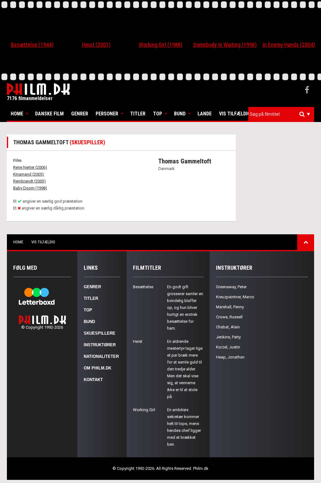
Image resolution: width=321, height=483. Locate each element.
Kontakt (93, 379)
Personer (107, 114)
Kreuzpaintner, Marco (235, 297)
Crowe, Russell (229, 317)
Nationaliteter (101, 356)
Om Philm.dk (97, 368)
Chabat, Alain (228, 327)
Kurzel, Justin (228, 347)
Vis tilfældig (234, 114)
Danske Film (49, 114)
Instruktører (100, 344)
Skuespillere (99, 333)
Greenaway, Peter (231, 286)
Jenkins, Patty (228, 337)
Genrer (79, 114)
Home (17, 114)
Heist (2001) (96, 44)
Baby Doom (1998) (30, 188)
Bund (180, 114)
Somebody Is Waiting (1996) (225, 44)
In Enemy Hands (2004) (289, 44)
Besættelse (143, 286)
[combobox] (281, 114)
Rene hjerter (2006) (30, 167)
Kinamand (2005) (28, 174)
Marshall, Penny (230, 307)
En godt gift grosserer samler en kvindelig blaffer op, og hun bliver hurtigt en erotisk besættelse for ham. (185, 307)
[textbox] (283, 114)
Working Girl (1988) (160, 44)
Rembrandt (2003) (29, 181)
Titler (137, 114)
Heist (137, 341)
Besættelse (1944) (32, 44)
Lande (204, 114)
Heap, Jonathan (230, 357)
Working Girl (144, 409)
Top (157, 114)
